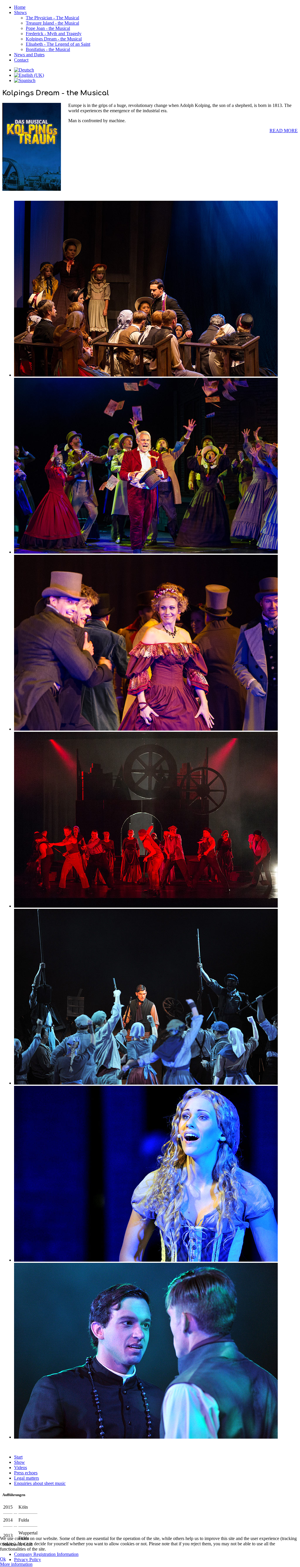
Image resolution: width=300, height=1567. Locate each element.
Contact (21, 59)
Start (18, 1456)
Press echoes (26, 1472)
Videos (20, 1467)
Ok (3, 1558)
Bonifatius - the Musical (48, 49)
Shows (20, 12)
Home (19, 7)
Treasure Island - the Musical (52, 23)
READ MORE (284, 130)
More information (16, 1564)
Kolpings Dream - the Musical (54, 38)
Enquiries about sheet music (40, 1483)
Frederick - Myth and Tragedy (53, 33)
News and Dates (29, 54)
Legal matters (26, 1478)
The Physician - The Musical (52, 17)
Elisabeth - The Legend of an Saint (58, 44)
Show (19, 1462)
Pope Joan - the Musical (48, 28)
